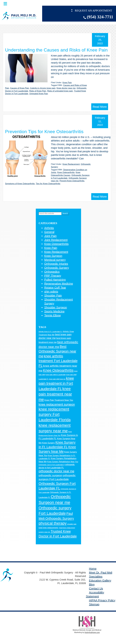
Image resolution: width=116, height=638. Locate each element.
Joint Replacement (56, 239)
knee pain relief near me (57, 379)
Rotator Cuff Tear (55, 287)
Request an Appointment (93, 10)
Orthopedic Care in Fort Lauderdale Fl (52, 465)
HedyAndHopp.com (92, 632)
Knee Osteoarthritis (66, 172)
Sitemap (94, 604)
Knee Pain (67, 82)
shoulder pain (71, 524)
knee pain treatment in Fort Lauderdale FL (56, 383)
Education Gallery (100, 580)
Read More (100, 106)
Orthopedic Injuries (56, 263)
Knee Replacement (71, 164)
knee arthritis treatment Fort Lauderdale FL (58, 360)
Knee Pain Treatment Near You (58, 400)
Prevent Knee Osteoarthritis (72, 181)
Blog (91, 584)
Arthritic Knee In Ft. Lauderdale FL (50, 331)
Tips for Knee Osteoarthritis (48, 183)
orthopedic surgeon (50, 475)
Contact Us (96, 588)
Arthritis (49, 228)
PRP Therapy (52, 275)
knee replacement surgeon (57, 404)
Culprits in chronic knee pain (42, 88)
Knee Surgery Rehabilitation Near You (62, 462)
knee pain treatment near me (55, 394)
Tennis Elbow (52, 315)
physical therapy (53, 523)
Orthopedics (52, 271)
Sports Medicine (54, 311)
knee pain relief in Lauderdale (56, 374)
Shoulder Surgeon (55, 307)
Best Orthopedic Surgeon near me (57, 351)
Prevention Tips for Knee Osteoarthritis (44, 131)
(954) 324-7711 (100, 16)
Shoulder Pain (53, 295)
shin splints (51, 291)
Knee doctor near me (66, 88)
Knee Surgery (48, 443)
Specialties (95, 576)
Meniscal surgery (55, 259)
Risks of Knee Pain (37, 91)
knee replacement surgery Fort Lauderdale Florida (55, 414)
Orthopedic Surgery (56, 267)
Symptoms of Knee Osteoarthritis (20, 183)
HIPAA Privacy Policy (102, 600)
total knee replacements (48, 528)
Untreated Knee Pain (38, 93)
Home (92, 568)
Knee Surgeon (53, 255)
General (49, 231)
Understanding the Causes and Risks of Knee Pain (56, 50)
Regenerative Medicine (58, 283)
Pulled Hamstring (55, 279)
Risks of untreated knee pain (60, 91)
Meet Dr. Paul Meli (100, 572)
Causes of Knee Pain (19, 88)
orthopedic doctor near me (56, 471)
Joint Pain (50, 235)
